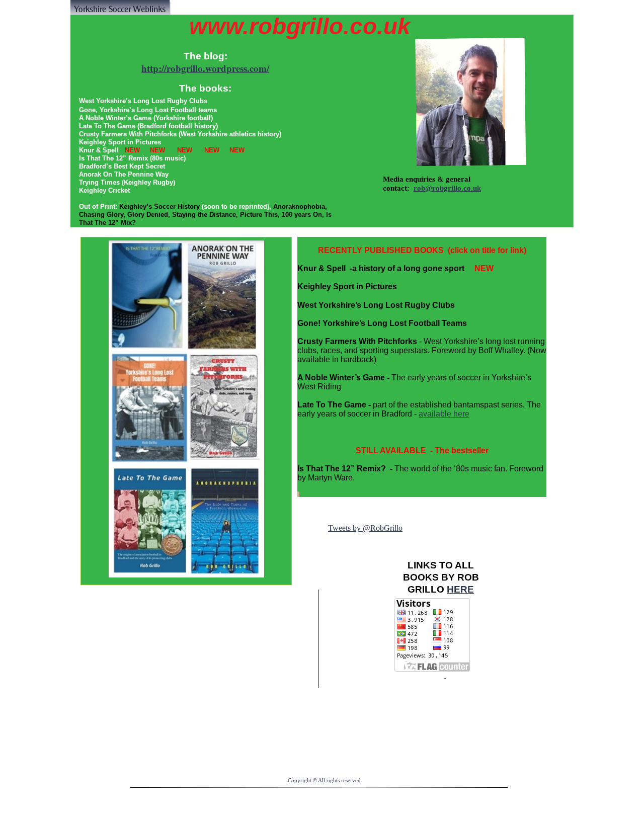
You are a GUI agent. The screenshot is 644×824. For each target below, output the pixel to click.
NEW (484, 268)
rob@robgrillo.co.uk (447, 188)
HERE (460, 589)
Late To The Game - (334, 404)
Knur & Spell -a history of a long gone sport (385, 268)
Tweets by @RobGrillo (365, 528)
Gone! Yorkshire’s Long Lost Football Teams (382, 323)
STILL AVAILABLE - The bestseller (422, 450)
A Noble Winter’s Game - (343, 377)
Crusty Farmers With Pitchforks (357, 341)
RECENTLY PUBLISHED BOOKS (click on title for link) (422, 250)
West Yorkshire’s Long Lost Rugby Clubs (376, 305)
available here (444, 413)
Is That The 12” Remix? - (344, 468)
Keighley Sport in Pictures (347, 286)
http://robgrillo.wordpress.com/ (205, 68)
